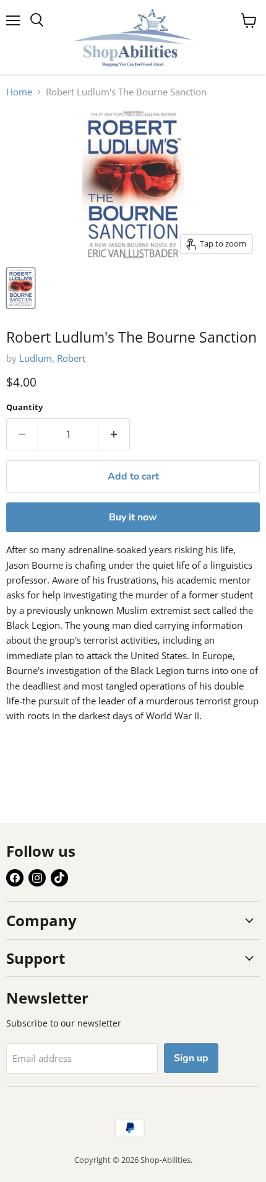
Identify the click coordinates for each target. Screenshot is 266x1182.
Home (19, 92)
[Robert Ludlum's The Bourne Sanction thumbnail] (21, 288)
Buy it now (133, 517)
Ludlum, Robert (52, 358)
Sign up (191, 1058)
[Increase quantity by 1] (114, 434)
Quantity (24, 407)
